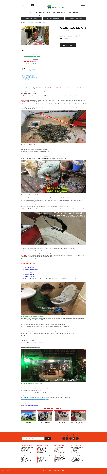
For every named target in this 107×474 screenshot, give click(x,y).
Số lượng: (61, 40)
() (84, 5)
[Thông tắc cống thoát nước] (45, 415)
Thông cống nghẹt (62, 422)
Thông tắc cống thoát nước (45, 422)
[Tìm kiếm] (32, 5)
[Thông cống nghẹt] (62, 415)
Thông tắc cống (28, 422)
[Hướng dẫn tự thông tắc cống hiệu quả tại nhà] (78, 415)
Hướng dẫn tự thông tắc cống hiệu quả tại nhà (78, 423)
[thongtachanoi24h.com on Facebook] (63, 438)
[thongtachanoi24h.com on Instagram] (73, 438)
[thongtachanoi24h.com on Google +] (77, 438)
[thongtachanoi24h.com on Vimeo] (70, 438)
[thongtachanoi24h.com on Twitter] (67, 438)
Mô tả (23, 50)
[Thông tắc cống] (28, 415)
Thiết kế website (59, 470)
